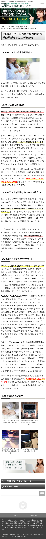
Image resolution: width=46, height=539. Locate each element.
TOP (2, 26)
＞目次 (16, 515)
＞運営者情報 (33, 515)
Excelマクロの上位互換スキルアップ (16, 26)
